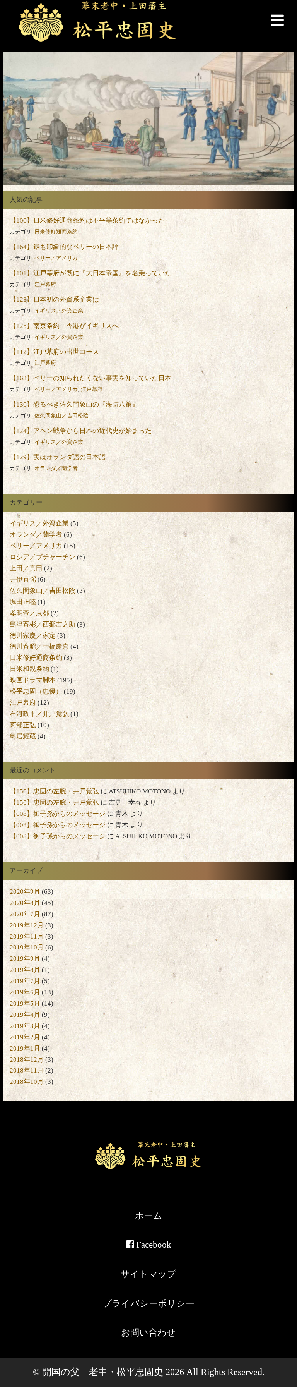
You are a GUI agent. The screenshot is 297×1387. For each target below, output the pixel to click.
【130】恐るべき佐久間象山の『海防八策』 (74, 404)
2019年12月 (27, 925)
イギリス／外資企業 (58, 311)
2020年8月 (25, 902)
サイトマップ (148, 1274)
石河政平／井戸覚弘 (39, 714)
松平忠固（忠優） (36, 691)
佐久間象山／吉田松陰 (61, 416)
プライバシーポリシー (148, 1303)
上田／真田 (26, 568)
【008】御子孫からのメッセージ (58, 813)
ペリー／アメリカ (56, 258)
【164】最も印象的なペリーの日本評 (64, 247)
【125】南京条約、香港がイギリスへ (64, 326)
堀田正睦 (23, 602)
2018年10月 (27, 1081)
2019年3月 (25, 1026)
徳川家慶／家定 (33, 635)
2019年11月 (27, 936)
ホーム (148, 1215)
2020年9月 (25, 891)
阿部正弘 (23, 725)
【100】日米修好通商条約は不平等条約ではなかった (87, 220)
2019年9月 (25, 958)
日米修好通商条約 (56, 232)
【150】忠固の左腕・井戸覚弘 (54, 791)
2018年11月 (27, 1070)
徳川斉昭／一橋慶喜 (39, 646)
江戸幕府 (45, 284)
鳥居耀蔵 (23, 736)
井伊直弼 (23, 579)
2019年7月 (25, 981)
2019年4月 (25, 1014)
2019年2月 (25, 1037)
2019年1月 (25, 1048)
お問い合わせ (148, 1332)
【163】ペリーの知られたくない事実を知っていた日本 (90, 378)
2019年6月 (25, 992)
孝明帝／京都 (29, 613)
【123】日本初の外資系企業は (54, 299)
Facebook (152, 1244)
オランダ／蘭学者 (56, 468)
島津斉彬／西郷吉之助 (42, 624)
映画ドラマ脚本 (33, 680)
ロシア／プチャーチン (42, 557)
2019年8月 (25, 969)
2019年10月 (27, 947)
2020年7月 (25, 914)
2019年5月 (25, 1003)
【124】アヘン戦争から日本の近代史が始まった (81, 430)
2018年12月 (27, 1059)
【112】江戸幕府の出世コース (54, 351)
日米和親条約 (29, 669)
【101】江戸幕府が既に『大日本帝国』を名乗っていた (90, 273)
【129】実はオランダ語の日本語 (58, 457)
